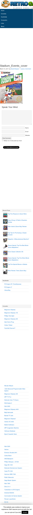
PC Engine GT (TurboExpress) (12, 284)
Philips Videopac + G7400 (11, 462)
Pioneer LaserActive (10, 499)
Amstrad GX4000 (9, 493)
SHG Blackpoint (8, 459)
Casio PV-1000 (8, 471)
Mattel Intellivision (9, 425)
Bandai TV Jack (8, 415)
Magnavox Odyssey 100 (11, 313)
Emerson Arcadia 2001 (10, 452)
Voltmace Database (9, 431)
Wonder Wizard (8, 386)
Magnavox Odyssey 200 (11, 319)
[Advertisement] (16, 46)
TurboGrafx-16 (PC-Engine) (12, 490)
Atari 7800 (7, 483)
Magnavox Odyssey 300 (11, 394)
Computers (4, 20)
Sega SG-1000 (8, 465)
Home (2, 10)
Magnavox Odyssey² (10, 418)
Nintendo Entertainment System (13, 468)
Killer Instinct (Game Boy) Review (17, 226)
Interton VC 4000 (9, 422)
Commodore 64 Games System (13, 496)
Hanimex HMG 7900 (10, 474)
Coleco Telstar (8, 325)
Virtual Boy (7, 290)
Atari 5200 (7, 446)
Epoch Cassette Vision (10, 434)
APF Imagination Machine (11, 428)
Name (27, 128)
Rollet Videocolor (9, 477)
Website (27, 135)
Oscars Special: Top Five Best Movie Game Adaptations (18, 246)
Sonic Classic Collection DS (15, 252)
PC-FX (6, 502)
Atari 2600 (7, 406)
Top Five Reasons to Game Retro (17, 214)
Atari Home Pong (9, 322)
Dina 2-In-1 (7, 486)
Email (26, 131)
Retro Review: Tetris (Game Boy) (17, 270)
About (2, 26)
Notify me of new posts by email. (13, 140)
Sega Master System (10, 480)
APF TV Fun (7, 397)
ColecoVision (8, 455)
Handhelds (4, 17)
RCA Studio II (8, 403)
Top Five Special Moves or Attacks (17, 264)
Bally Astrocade (8, 412)
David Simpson (15, 69)
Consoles (3, 14)
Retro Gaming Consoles (16, 4)
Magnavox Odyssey (9, 309)
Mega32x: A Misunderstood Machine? (18, 239)
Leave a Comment (26, 69)
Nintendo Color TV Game (11, 400)
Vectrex (6, 449)
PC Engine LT (8, 287)
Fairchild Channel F (9, 328)
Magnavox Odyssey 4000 (11, 409)
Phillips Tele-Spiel (9, 316)
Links (2, 23)
